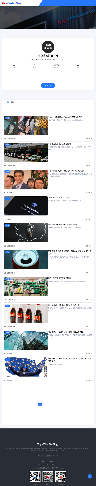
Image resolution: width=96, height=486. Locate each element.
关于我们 (40, 456)
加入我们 (55, 456)
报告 (13, 102)
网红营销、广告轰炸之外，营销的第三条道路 (65, 332)
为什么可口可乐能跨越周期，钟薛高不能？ (64, 305)
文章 (7, 102)
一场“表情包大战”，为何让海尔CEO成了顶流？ (66, 171)
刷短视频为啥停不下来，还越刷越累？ (63, 224)
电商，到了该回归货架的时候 (59, 278)
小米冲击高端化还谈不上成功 (59, 144)
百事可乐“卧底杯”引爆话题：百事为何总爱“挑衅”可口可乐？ (69, 252)
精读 (7, 118)
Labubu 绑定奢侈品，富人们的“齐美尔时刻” (65, 117)
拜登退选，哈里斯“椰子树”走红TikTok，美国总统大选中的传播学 (70, 360)
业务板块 (48, 456)
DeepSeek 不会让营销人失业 (59, 198)
